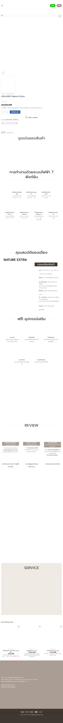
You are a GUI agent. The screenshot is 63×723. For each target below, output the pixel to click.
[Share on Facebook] (5, 123)
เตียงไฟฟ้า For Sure (32, 651)
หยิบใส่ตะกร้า (15, 112)
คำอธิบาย (3, 132)
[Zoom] (3, 73)
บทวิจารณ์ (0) (10, 132)
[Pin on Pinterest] (13, 123)
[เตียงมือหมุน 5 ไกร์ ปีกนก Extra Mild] (10, 636)
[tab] (3, 132)
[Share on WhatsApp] (2, 123)
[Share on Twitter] (8, 123)
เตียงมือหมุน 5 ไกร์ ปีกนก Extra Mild (11, 651)
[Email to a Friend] (11, 123)
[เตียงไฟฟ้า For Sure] (31, 636)
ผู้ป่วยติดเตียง (10, 94)
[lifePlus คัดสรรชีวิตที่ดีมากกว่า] (31, 5)
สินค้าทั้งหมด (16, 119)
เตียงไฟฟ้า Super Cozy (53, 651)
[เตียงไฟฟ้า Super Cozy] (53, 636)
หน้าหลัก (3, 94)
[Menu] (2, 6)
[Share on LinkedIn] (16, 123)
